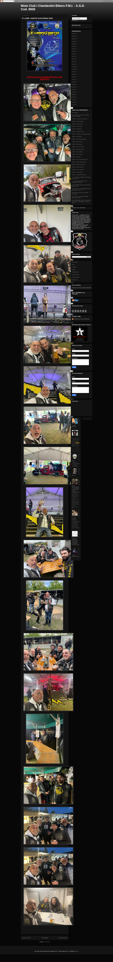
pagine (73, 269)
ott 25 (73, 76)
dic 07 (73, 89)
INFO (73, 264)
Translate (83, 20)
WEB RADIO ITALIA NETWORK (81, 319)
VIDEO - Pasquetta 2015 (78, 149)
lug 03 (73, 97)
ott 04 (73, 79)
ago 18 (73, 33)
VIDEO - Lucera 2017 (77, 126)
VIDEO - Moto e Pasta (77, 151)
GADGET (74, 267)
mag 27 (74, 41)
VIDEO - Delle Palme (77, 144)
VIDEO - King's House (77, 172)
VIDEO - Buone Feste (77, 124)
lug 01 (73, 99)
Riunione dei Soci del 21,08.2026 (81, 287)
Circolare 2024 (75, 274)
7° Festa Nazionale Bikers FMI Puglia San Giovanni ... (79, 181)
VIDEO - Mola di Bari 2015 (78, 164)
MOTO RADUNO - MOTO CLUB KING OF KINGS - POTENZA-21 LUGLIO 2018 (81, 202)
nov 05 (73, 69)
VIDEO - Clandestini (77, 129)
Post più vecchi (63, 937)
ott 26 (73, 74)
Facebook (74, 279)
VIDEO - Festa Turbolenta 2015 (79, 159)
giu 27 (73, 104)
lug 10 (73, 43)
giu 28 (73, 102)
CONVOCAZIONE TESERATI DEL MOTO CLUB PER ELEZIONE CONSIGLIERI (75, 538)
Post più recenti (26, 937)
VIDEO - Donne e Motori (78, 169)
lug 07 (73, 92)
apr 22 (73, 61)
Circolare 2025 (75, 277)
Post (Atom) (47, 941)
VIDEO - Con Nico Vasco (78, 146)
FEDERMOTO (75, 272)
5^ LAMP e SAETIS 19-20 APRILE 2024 (37, 18)
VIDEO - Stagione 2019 (77, 131)
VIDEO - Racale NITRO (77, 167)
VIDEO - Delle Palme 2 (77, 141)
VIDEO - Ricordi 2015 (77, 154)
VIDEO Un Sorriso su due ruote (79, 118)
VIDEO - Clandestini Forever (79, 174)
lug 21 (73, 81)
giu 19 (73, 59)
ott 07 (73, 56)
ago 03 (73, 36)
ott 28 (73, 51)
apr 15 (73, 64)
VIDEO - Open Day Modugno (79, 139)
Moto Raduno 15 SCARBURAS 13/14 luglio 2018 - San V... (81, 189)
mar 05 (73, 66)
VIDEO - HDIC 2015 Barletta (79, 162)
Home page (45, 937)
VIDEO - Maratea (76, 157)
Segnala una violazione (79, 207)
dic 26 (73, 46)
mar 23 (73, 87)
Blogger (76, 951)
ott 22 (73, 54)
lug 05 (73, 84)
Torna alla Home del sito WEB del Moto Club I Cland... (80, 197)
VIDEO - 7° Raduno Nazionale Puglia (81, 134)
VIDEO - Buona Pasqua (77, 121)
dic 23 (73, 48)
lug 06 (73, 38)
